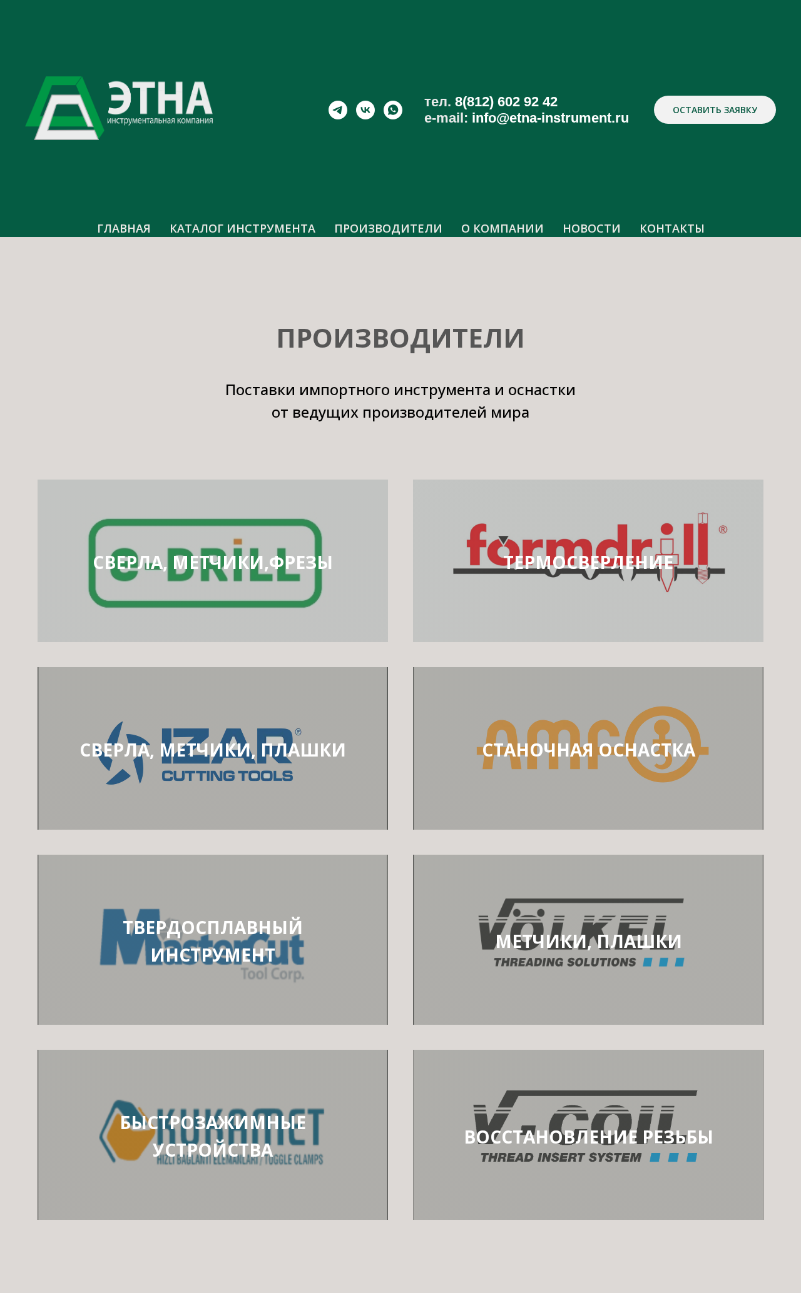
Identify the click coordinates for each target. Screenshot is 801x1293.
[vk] (365, 110)
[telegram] (338, 110)
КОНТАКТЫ (672, 228)
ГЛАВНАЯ (124, 228)
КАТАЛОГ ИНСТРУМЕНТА (242, 228)
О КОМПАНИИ (502, 228)
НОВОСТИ (592, 228)
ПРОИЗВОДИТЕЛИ (388, 228)
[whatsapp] (393, 110)
